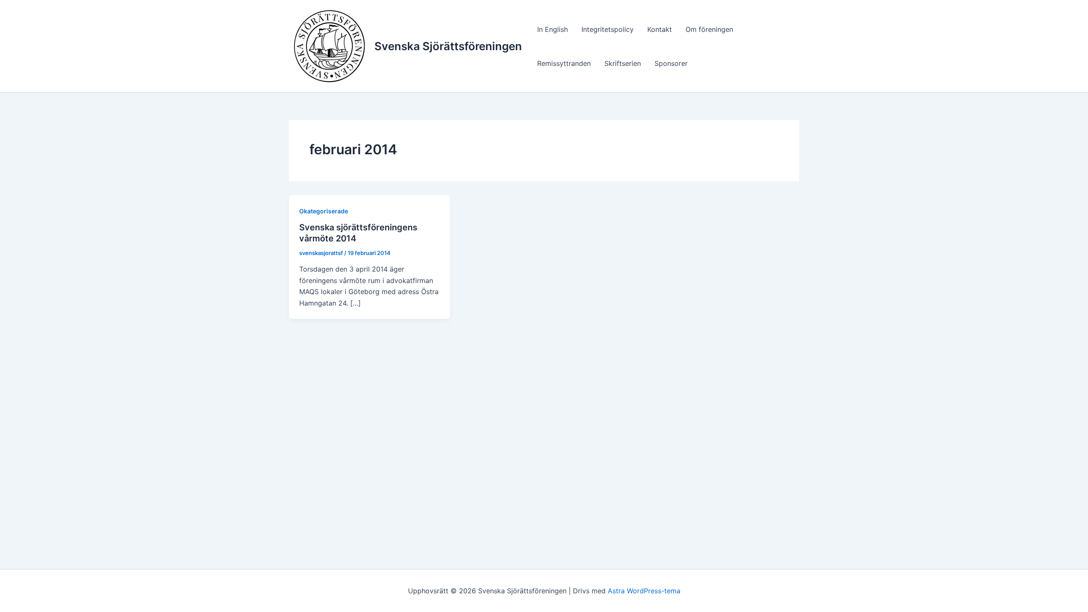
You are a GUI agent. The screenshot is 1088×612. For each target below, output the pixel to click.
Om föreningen (709, 29)
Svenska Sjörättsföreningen (448, 46)
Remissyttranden (564, 63)
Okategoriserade (323, 211)
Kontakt (659, 29)
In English (552, 29)
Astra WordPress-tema (644, 590)
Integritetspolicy (607, 29)
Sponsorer (671, 63)
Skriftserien (622, 63)
